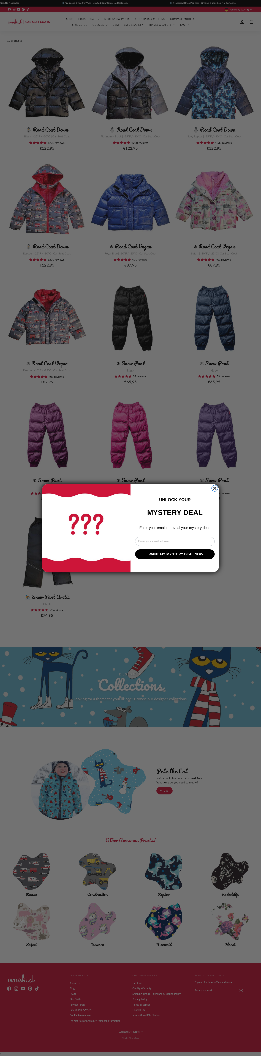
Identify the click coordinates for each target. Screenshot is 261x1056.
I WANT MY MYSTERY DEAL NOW (174, 554)
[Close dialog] (215, 488)
